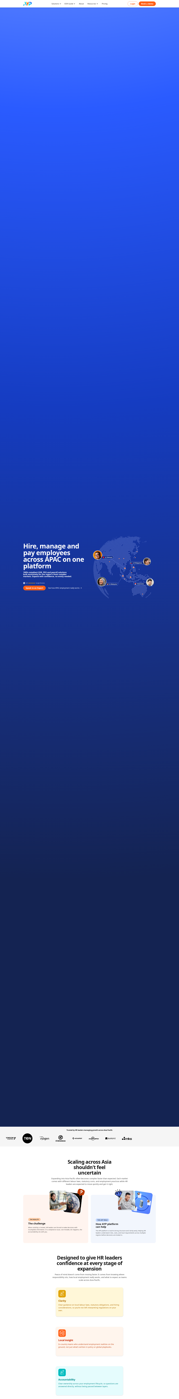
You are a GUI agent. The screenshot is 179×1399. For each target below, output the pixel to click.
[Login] (133, 3)
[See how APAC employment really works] (65, 588)
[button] (56, 3)
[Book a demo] (147, 3)
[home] (27, 3)
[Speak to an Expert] (34, 588)
